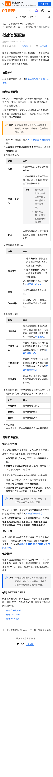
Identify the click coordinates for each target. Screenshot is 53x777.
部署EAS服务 (13, 618)
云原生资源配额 (30, 27)
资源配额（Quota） (13, 27)
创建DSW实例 (13, 610)
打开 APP (44, 3)
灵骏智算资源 (32, 79)
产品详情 (25, 46)
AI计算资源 (29, 24)
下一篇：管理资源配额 (40, 629)
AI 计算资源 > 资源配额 (39, 139)
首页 (4, 24)
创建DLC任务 (13, 614)
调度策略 (39, 336)
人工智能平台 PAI (16, 24)
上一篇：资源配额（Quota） (15, 629)
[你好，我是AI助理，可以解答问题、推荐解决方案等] (36, 11)
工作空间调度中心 (34, 513)
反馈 (31, 644)
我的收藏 (43, 46)
